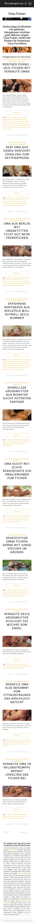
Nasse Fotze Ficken (12, 592)
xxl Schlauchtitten (7, 129)
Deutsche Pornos (7, 121)
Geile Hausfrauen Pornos (9, 123)
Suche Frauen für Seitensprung (16, 369)
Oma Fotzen (14, 125)
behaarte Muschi (18, 277)
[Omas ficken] (17, 565)
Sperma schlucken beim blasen (15, 818)
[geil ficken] (17, 85)
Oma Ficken (11, 363)
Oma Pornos (23, 142)
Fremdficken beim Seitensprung (20, 121)
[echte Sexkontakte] (17, 491)
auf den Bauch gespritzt (12, 590)
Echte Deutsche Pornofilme (13, 814)
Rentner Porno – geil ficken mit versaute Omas (17, 68)
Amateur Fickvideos (11, 117)
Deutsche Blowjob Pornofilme (19, 119)
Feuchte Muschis (19, 197)
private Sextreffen (24, 519)
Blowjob (10, 535)
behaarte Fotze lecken (11, 359)
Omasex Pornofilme (23, 365)
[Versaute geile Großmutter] (17, 641)
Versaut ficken (17, 521)
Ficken (9, 142)
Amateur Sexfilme (21, 117)
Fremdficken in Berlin (11, 279)
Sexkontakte (21, 144)
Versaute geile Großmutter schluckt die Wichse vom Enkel (17, 621)
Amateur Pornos (10, 197)
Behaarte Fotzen (8, 218)
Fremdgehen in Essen (12, 199)
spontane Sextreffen (8, 285)
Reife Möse (21, 668)
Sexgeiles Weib (26, 127)
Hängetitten (15, 142)
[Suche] (24, 3)
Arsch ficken (20, 740)
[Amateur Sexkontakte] (14, 3)
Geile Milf (5, 666)
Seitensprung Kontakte (25, 283)
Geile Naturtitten (22, 279)
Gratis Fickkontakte (21, 516)
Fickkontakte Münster (20, 439)
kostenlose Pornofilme (22, 123)
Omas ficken (6, 127)
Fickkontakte (26, 218)
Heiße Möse (24, 814)
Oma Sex (24, 281)
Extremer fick (18, 664)
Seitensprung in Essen (8, 203)
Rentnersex (12, 61)
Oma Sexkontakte (12, 365)
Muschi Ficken (6, 125)
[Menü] (28, 3)
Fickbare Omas (10, 439)
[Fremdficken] (17, 251)
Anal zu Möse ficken (11, 740)
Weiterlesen (17, 112)
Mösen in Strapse (7, 816)
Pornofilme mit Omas (8, 201)
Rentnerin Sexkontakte (20, 201)
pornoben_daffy (22, 135)
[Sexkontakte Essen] (17, 171)
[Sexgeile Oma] (17, 715)
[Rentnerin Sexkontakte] (17, 331)
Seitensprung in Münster (18, 443)
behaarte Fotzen (22, 359)
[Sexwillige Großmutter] (17, 415)
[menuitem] (24, 3)
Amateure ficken (7, 119)
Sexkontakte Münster (8, 445)
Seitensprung (13, 144)
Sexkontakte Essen (8, 205)
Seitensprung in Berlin (12, 283)
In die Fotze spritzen (12, 518)
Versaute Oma (20, 596)
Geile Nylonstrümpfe (11, 759)
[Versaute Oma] (17, 791)
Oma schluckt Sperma (24, 125)
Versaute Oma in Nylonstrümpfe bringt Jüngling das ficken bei (17, 771)
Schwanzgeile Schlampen (9, 596)
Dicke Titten (18, 218)
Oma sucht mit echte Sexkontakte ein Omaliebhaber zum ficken (17, 471)
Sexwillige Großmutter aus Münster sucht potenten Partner (17, 394)
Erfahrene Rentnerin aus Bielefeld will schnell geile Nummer (17, 311)
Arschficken (9, 681)
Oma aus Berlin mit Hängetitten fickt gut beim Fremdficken (17, 230)
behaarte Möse (10, 277)
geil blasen (25, 664)
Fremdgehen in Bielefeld (15, 361)
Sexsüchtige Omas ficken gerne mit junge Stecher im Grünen (17, 545)
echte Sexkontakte (11, 516)
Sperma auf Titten (18, 205)
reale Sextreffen (7, 443)
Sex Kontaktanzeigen (15, 127)
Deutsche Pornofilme (10, 59)
